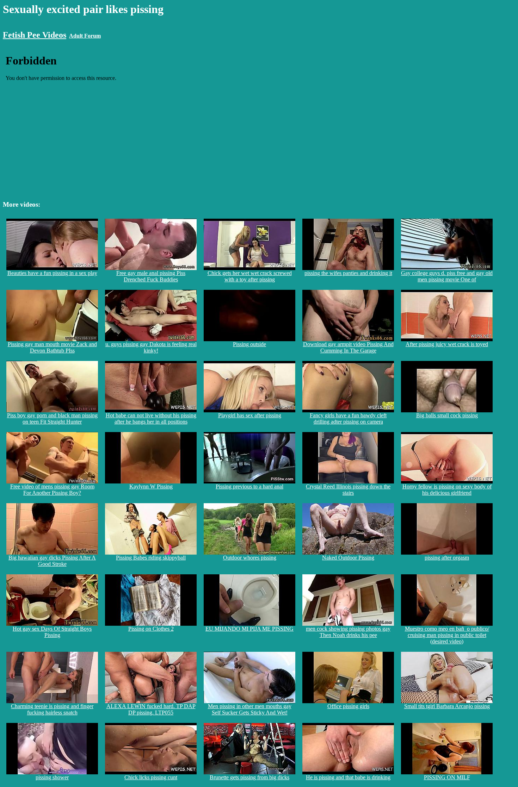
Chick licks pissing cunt (150, 777)
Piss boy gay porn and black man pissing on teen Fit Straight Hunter (52, 418)
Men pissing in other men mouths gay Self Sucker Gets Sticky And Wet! (249, 709)
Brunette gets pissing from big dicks (249, 777)
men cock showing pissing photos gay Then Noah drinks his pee (348, 632)
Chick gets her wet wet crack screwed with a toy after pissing (250, 276)
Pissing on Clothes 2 (151, 629)
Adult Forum (85, 36)
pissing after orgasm (447, 558)
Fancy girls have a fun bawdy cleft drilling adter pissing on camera (348, 418)
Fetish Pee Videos (34, 34)
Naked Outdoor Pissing (348, 558)
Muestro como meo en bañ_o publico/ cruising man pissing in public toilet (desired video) (447, 635)
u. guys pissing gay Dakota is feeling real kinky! (151, 347)
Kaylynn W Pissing (151, 486)
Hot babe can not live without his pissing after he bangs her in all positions (151, 418)
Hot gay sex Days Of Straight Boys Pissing (52, 632)
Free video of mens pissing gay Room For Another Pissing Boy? (52, 489)
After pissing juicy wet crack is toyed (447, 344)
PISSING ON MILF (447, 777)
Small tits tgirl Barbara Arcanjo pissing (447, 706)
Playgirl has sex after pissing (249, 415)
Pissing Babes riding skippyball (151, 558)
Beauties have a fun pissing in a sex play (52, 273)
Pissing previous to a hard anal (249, 486)
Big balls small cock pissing (447, 415)
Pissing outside (249, 344)
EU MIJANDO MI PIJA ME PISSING (249, 629)
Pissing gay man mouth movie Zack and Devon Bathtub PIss (52, 347)
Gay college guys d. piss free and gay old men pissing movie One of (447, 276)
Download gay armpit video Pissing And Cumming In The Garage (348, 347)
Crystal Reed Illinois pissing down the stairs (348, 489)
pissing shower (52, 777)
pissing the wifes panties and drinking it (348, 273)
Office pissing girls (348, 706)
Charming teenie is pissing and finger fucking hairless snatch (52, 709)
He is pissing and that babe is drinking (348, 777)
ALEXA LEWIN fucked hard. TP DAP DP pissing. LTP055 (151, 709)
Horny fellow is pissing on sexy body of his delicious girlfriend (447, 489)
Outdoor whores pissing (249, 558)
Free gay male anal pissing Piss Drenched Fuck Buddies (150, 276)
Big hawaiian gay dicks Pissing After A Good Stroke (52, 561)
